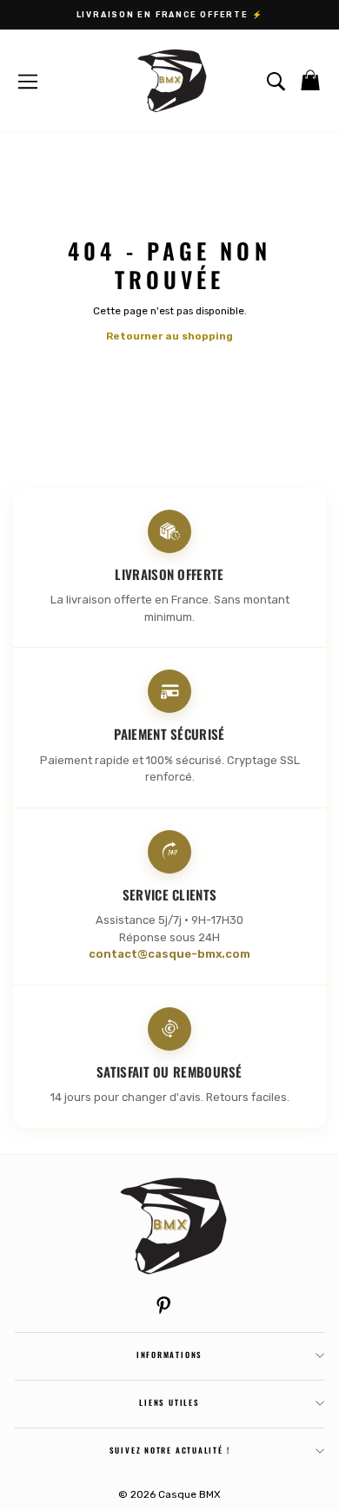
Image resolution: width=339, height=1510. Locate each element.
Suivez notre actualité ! (170, 1450)
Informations (169, 1354)
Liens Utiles (169, 1402)
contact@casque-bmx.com (169, 953)
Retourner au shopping (169, 336)
